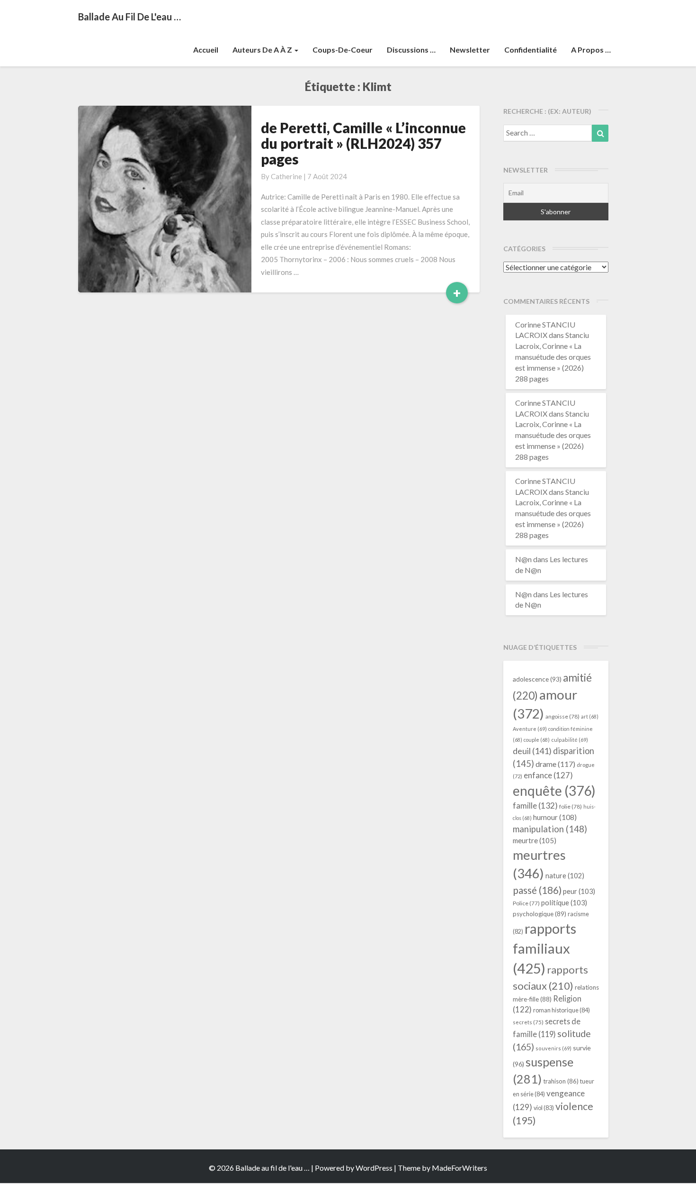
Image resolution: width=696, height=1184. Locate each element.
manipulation (550, 829)
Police (526, 903)
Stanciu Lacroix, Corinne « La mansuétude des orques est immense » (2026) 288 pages (553, 356)
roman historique (561, 1010)
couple (537, 740)
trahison (561, 1081)
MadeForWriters (459, 1167)
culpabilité (569, 740)
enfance (548, 775)
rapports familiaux (544, 948)
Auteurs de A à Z (263, 49)
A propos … (591, 49)
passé (537, 890)
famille (535, 806)
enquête (554, 791)
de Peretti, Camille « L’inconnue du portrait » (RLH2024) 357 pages (363, 143)
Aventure (530, 729)
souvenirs (553, 1048)
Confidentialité (530, 49)
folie (570, 806)
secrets (528, 1022)
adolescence (537, 679)
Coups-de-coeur (342, 49)
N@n (523, 559)
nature (564, 876)
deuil (532, 751)
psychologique (539, 914)
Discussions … (411, 49)
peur (579, 891)
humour (555, 817)
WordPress (374, 1167)
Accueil (205, 49)
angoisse (562, 716)
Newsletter (470, 49)
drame (555, 763)
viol (544, 1107)
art (589, 716)
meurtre (534, 840)
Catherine (286, 176)
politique (564, 902)
